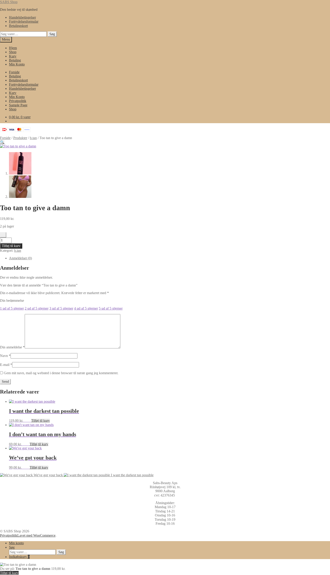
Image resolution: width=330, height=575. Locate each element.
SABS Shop (9, 2)
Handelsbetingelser (22, 17)
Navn (5, 356)
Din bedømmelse (12, 300)
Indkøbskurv (19, 557)
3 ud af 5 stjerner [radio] (61, 308)
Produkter (20, 138)
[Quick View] (29, 420)
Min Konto (17, 64)
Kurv (12, 56)
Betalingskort (18, 26)
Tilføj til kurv (11, 246)
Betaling (15, 60)
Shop (12, 52)
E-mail (6, 365)
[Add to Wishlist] (3, 235)
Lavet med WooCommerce (36, 535)
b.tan (33, 138)
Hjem (13, 48)
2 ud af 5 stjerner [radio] (36, 308)
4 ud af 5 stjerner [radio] (86, 308)
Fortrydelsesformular (23, 21)
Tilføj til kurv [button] (40, 420)
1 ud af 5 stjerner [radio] (12, 308)
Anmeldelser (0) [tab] (20, 258)
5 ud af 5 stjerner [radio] (111, 308)
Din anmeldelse (12, 347)
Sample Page (18, 105)
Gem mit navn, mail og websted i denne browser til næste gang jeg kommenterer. (61, 373)
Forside (14, 72)
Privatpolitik (17, 101)
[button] (2, 142)
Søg (52, 34)
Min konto (16, 543)
